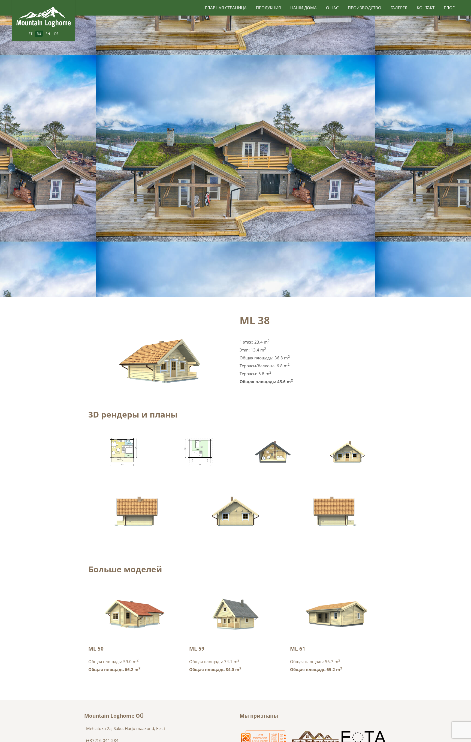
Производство (364, 7)
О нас (332, 7)
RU (39, 33)
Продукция (268, 7)
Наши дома (303, 7)
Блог (449, 7)
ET (30, 33)
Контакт (425, 7)
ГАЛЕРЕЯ (399, 7)
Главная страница (226, 7)
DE (56, 33)
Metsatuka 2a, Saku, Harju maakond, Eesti (125, 728)
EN (48, 33)
